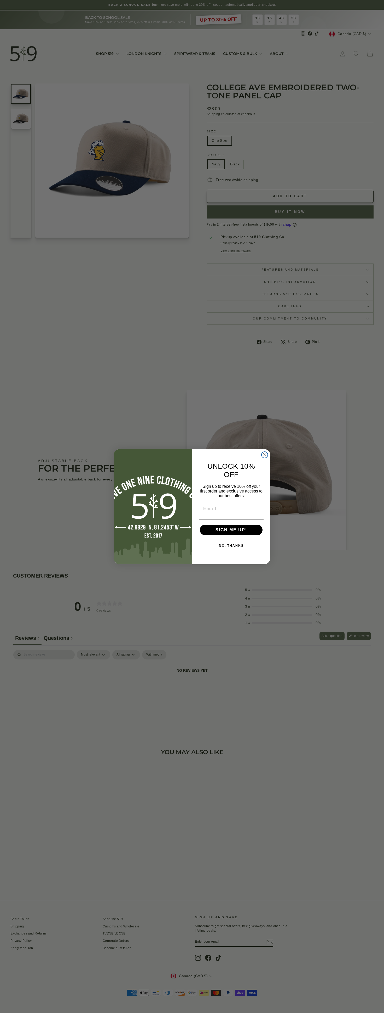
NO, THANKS (231, 545)
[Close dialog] (264, 455)
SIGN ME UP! (231, 530)
